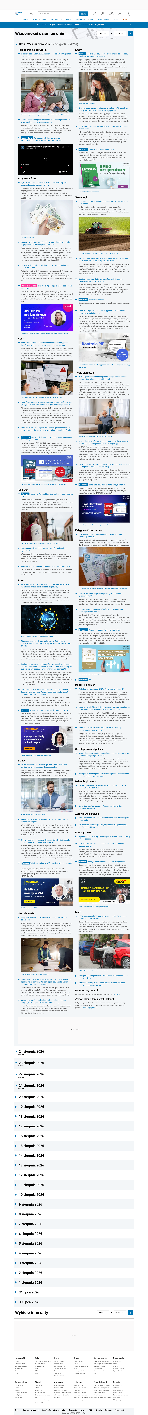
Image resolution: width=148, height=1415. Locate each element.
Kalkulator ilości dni (80, 1388)
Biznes (43, 19)
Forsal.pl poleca (84, 832)
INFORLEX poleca (85, 685)
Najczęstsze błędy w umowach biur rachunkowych (50, 710)
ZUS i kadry (19, 1368)
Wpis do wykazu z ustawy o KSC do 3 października (37, 636)
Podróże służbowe (99, 1392)
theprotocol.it (117, 1397)
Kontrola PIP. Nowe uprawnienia (101, 149)
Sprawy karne (58, 1363)
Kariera (82, 1410)
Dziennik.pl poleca (85, 781)
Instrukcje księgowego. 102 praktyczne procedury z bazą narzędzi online (44, 484)
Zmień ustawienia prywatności (53, 1410)
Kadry (35, 19)
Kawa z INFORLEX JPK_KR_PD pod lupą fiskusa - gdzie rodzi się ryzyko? (45, 333)
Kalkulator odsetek (80, 1392)
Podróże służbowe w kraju (102, 1385)
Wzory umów (117, 1392)
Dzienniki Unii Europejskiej (62, 1392)
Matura (37, 1397)
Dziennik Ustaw (59, 1385)
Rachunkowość (20, 1363)
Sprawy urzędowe (60, 1368)
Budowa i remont (118, 1368)
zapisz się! (117, 994)
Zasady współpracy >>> (89, 1008)
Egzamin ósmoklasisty (42, 1400)
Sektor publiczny (56, 19)
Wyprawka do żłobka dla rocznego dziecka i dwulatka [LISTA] (45, 566)
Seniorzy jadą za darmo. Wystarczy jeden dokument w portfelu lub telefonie (45, 115)
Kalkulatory (78, 1382)
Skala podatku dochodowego (103, 1397)
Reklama (108, 1410)
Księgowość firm (27, 178)
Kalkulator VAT (78, 1390)
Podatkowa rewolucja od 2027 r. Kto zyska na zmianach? (101, 689)
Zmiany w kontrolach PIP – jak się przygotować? (106, 862)
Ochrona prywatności (31, 1410)
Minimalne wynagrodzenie (102, 1388)
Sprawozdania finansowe (102, 1371)
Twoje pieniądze (80, 19)
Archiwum (116, 1388)
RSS (90, 1410)
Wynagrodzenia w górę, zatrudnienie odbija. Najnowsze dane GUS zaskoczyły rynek (71, 25)
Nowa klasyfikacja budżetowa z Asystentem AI (107, 485)
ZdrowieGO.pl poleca (87, 813)
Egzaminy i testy (40, 1392)
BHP (36, 1371)
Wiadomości (117, 1361)
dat (90, 680)
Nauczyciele (38, 1390)
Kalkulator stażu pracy (81, 1395)
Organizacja (19, 1385)
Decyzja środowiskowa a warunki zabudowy (35, 974)
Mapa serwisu (120, 1410)
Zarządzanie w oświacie (42, 1395)
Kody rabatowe (118, 1390)
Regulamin (73, 1410)
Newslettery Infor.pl (86, 990)
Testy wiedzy (39, 1402)
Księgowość (25, 19)
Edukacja (116, 19)
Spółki (76, 1363)
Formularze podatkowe (120, 1395)
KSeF (125, 19)
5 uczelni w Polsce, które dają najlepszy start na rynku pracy (40, 543)
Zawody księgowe (20, 1371)
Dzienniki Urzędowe (60, 1390)
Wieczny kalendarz (96, 300)
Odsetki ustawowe (99, 1395)
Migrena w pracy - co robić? (87, 103)
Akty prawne (58, 1382)
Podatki (17, 1361)
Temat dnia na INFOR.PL (32, 49)
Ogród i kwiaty (117, 1371)
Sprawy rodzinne (59, 1361)
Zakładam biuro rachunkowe (103, 1361)
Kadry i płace (19, 1395)
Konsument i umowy (60, 1366)
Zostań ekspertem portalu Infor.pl (94, 999)
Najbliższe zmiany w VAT (29, 908)
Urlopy (37, 1368)
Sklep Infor (57, 1373)
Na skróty (116, 1382)
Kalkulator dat (78, 1385)
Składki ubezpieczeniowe (102, 1390)
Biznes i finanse (79, 1361)
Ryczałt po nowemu (27, 237)
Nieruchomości (103, 19)
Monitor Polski (58, 1388)
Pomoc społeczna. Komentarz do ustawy (104, 630)
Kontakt (99, 1410)
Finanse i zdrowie (79, 1373)
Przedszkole (38, 1385)
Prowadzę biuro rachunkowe (103, 1363)
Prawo (68, 19)
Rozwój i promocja (21, 1392)
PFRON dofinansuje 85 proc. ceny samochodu (93, 971)
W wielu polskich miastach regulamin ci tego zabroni (95, 436)
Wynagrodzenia (40, 1363)
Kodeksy (57, 1397)
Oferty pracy (117, 1400)
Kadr (78, 49)
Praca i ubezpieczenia (81, 1366)
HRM (36, 1373)
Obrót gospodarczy (21, 1366)
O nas (17, 1410)
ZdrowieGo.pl (117, 1385)
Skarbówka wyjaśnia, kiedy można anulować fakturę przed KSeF (41, 397)
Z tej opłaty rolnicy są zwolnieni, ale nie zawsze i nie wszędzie (98, 253)
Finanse (115, 1366)
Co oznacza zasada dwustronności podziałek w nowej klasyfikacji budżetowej (103, 588)
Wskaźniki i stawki (100, 1382)
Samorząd (81, 197)
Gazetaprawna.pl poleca (89, 749)
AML (95, 1373)
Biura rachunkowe (100, 1358)
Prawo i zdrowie (59, 1376)
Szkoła (37, 1388)
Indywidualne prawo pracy (43, 1361)
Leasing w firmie (79, 1371)
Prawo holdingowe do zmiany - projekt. (33, 814)
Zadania (17, 1390)
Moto (92, 19)
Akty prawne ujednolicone (62, 1395)
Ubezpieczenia (39, 1366)
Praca (56, 1371)
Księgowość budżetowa (88, 530)
